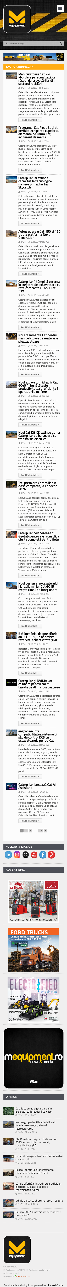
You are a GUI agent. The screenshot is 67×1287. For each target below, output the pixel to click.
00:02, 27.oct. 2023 (26, 1194)
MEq (22, 88)
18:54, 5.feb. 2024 (25, 1177)
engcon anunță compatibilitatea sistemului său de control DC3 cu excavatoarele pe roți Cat (37, 735)
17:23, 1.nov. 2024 (25, 1163)
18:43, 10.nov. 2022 (26, 1219)
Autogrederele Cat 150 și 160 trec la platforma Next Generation (39, 234)
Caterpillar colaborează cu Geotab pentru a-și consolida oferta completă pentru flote (38, 536)
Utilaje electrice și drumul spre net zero (39, 1200)
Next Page (45, 831)
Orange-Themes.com (23, 1276)
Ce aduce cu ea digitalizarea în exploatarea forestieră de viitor (34, 1110)
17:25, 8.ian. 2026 (38, 792)
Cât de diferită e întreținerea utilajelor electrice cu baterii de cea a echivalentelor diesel (38, 1186)
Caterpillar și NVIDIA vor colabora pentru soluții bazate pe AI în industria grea (39, 683)
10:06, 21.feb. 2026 (26, 1132)
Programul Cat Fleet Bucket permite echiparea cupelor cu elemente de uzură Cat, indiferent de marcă (39, 132)
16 (41, 830)
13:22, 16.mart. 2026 (39, 443)
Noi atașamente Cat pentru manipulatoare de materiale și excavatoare (38, 338)
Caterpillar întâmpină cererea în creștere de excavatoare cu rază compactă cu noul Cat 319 (39, 286)
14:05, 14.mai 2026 (38, 295)
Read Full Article (30, 120)
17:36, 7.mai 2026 (38, 346)
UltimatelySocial (55, 1285)
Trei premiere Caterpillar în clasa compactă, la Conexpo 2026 (37, 485)
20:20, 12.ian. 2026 (38, 745)
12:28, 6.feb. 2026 (38, 644)
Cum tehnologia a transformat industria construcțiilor (39, 1157)
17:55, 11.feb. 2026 (38, 594)
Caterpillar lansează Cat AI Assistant (37, 786)
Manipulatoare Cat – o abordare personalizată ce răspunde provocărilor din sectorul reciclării (37, 78)
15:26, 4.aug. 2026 (38, 88)
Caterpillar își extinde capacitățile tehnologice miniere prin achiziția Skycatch (35, 182)
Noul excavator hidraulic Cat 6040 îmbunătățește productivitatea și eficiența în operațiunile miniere (39, 387)
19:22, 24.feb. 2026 (38, 543)
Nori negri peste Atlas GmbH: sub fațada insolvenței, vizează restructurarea (35, 1125)
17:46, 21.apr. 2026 (38, 396)
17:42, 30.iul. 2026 (25, 1115)
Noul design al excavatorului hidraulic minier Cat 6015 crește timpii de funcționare (38, 586)
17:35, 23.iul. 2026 (38, 141)
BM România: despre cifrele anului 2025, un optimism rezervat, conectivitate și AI (38, 636)
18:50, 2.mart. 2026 (38, 493)
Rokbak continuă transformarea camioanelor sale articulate (34, 1171)
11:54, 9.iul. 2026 (37, 192)
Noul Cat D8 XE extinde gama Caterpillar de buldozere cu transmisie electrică (39, 435)
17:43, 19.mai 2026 (38, 242)
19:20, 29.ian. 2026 (38, 691)
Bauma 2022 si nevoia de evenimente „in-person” (38, 1213)
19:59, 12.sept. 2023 (26, 1204)
